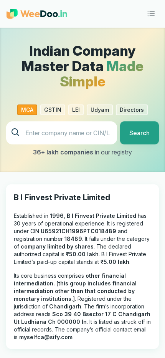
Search (139, 133)
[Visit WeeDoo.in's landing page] (37, 14)
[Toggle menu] (151, 14)
